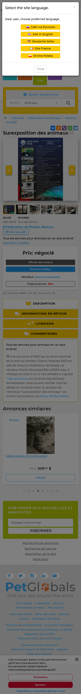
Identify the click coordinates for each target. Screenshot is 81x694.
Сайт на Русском (42, 27)
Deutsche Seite (42, 41)
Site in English (42, 34)
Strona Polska (42, 56)
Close (40, 69)
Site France (42, 48)
